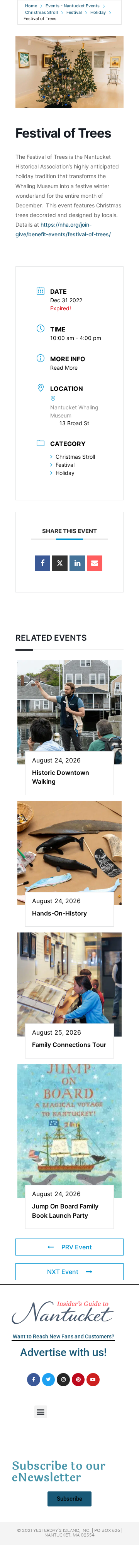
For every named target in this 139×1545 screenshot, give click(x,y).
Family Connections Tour (69, 1045)
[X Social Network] (60, 563)
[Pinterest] (78, 1379)
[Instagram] (63, 1379)
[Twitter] (48, 1379)
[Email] (94, 563)
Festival (74, 12)
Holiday (98, 12)
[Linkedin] (77, 563)
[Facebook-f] (33, 1379)
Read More (64, 367)
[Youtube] (93, 1379)
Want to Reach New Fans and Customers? (63, 1336)
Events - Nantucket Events (73, 5)
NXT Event (62, 1272)
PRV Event (76, 1247)
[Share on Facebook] (42, 563)
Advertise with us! (63, 1352)
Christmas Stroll (41, 12)
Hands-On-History (59, 913)
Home (31, 5)
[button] (40, 1411)
